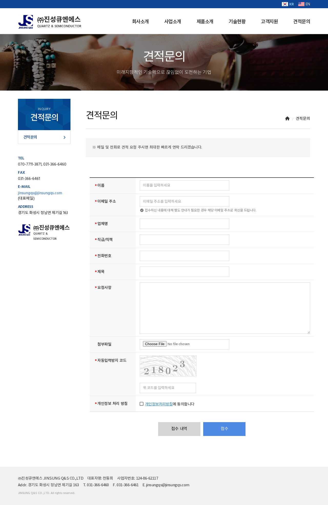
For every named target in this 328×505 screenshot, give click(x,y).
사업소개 (172, 22)
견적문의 (301, 22)
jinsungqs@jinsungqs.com (40, 193)
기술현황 (237, 22)
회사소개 (140, 22)
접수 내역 (179, 428)
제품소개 (205, 22)
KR (291, 4)
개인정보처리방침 (159, 404)
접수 (224, 428)
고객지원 (269, 22)
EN (308, 4)
